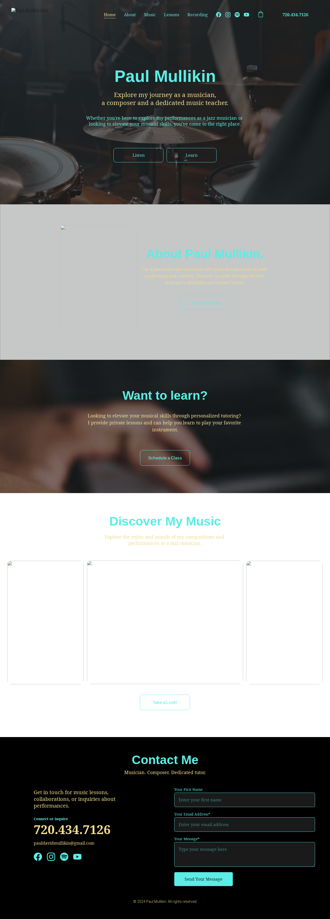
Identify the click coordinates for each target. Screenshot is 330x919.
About (130, 14)
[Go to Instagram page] (230, 14)
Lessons (171, 14)
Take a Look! (165, 702)
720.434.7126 (295, 14)
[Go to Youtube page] (246, 14)
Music (150, 14)
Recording (197, 14)
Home (110, 14)
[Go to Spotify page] (239, 14)
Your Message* (187, 838)
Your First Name (188, 789)
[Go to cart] (260, 15)
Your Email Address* (192, 814)
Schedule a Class (165, 457)
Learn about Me (205, 302)
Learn (191, 155)
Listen (139, 155)
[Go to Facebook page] (220, 14)
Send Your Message (203, 879)
